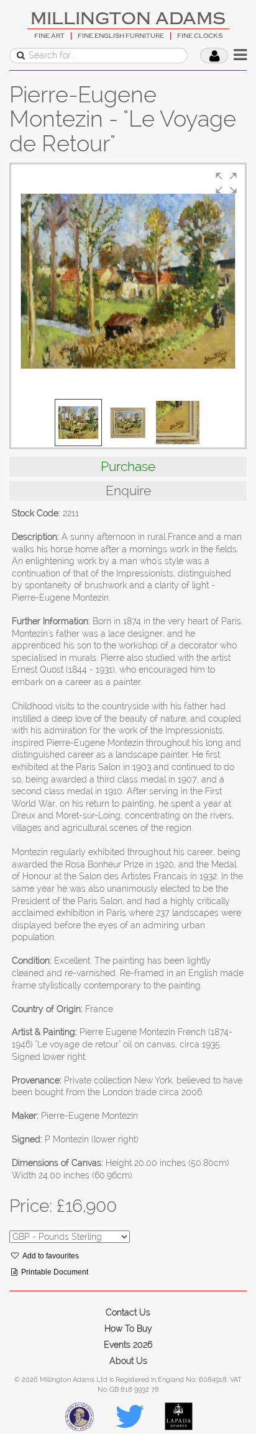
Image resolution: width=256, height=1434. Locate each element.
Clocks (26, 157)
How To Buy (128, 1328)
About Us (128, 1361)
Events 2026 (128, 1345)
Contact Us (128, 1312)
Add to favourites (50, 1256)
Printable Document (54, 1272)
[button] (226, 183)
